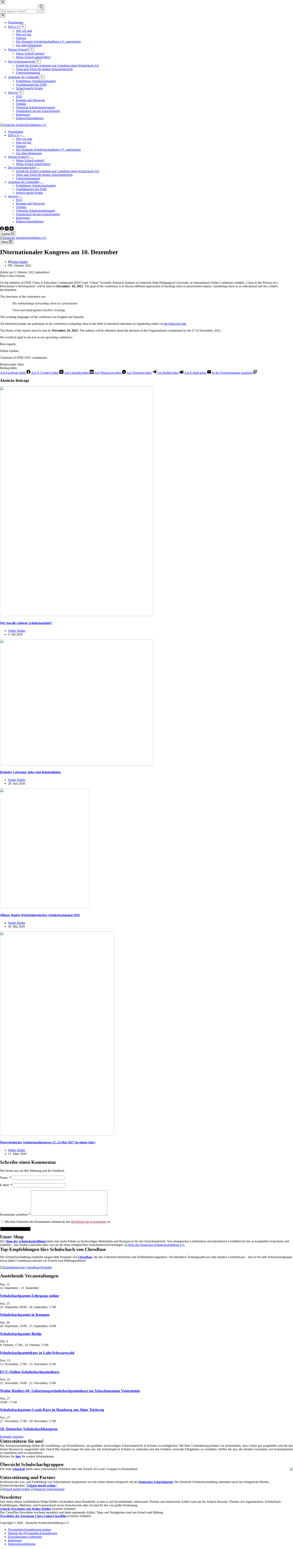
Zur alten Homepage (29, 153)
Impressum (23, 218)
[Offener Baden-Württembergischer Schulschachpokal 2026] (45, 907)
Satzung (21, 146)
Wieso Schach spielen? (30, 160)
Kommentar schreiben (15, 1214)
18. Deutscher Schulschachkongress (29, 1429)
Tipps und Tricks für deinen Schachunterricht (44, 174)
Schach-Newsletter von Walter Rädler (25, 1509)
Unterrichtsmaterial (28, 178)
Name (5, 1177)
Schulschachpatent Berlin (20, 1334)
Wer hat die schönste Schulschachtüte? (26, 623)
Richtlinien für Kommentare (88, 1221)
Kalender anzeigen (12, 1436)
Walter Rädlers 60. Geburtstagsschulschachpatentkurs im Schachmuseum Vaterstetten (70, 1391)
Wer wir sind (24, 139)
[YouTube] (12, 229)
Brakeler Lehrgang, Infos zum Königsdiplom (30, 772)
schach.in (18, 1469)
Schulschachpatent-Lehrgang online (29, 1296)
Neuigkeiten (15, 131)
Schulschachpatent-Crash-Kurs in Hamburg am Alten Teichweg (52, 1410)
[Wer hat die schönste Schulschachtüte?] (76, 615)
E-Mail (6, 1185)
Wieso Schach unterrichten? (33, 164)
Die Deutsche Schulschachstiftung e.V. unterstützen (48, 149)
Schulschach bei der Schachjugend (38, 214)
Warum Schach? (18, 157)
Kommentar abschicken (15, 1228)
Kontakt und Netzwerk (30, 203)
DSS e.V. (14, 135)
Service (12, 196)
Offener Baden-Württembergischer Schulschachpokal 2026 (40, 915)
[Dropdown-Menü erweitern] (23, 136)
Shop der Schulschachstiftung (26, 1241)
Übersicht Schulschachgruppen (35, 210)
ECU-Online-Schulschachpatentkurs (29, 1372)
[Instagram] (7, 229)
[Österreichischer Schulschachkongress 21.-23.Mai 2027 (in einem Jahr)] (57, 1134)
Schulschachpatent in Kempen (24, 1315)
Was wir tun (23, 142)
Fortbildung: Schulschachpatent (36, 185)
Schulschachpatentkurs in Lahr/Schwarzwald (37, 1353)
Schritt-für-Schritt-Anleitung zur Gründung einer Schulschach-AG (57, 171)
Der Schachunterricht (21, 167)
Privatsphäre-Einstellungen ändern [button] (29, 1529)
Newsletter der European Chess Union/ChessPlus (33, 1516)
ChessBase (85, 1257)
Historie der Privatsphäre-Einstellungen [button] (32, 1533)
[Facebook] (2, 229)
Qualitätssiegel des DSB (31, 189)
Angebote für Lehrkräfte (23, 182)
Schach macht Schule (29, 192)
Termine (21, 207)
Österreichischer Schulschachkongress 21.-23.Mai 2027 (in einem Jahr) (47, 1142)
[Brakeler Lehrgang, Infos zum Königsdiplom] (76, 764)
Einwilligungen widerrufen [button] (25, 1536)
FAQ (19, 200)
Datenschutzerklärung (29, 221)
